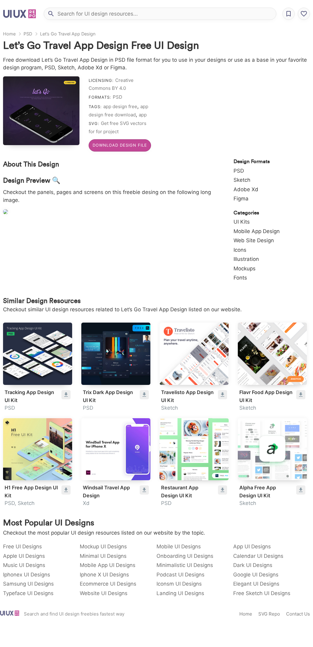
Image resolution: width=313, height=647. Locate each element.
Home (9, 33)
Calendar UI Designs (258, 556)
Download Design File (120, 145)
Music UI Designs (24, 565)
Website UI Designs (103, 593)
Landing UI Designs (180, 593)
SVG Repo (269, 614)
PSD (28, 33)
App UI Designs (252, 546)
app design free (120, 106)
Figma (241, 199)
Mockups (245, 268)
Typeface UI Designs (28, 593)
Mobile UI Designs (178, 546)
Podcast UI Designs (180, 575)
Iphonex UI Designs (26, 575)
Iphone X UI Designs (104, 575)
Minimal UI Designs (103, 556)
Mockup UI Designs (103, 546)
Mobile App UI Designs (107, 565)
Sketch (242, 180)
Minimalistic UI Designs (184, 565)
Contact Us (298, 614)
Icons (240, 250)
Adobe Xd (246, 189)
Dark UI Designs (252, 565)
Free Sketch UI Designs (261, 593)
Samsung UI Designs (28, 584)
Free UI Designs (22, 546)
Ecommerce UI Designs (108, 584)
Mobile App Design (257, 231)
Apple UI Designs (24, 556)
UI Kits (242, 222)
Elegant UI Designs (256, 584)
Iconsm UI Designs (179, 584)
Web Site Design (254, 240)
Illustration (246, 259)
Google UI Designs (255, 575)
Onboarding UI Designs (184, 556)
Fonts (240, 278)
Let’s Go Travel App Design (67, 33)
